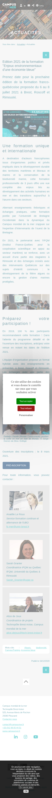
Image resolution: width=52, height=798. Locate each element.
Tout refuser (26, 408)
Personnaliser (26, 415)
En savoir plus (26, 787)
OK (26, 791)
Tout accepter (26, 401)
